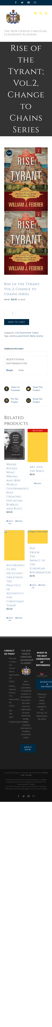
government (23, 336)
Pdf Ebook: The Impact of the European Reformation (40, 560)
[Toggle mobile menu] (46, 13)
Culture (35, 333)
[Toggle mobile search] (40, 13)
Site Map (28, 775)
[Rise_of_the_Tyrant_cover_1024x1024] (26, 211)
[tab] (26, 349)
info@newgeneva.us (12, 722)
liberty (32, 336)
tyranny (39, 336)
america (13, 336)
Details (19, 521)
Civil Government (23, 333)
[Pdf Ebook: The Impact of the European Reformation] (38, 537)
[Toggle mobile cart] (35, 13)
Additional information (13, 348)
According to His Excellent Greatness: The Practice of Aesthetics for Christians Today (15, 585)
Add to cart (16, 322)
